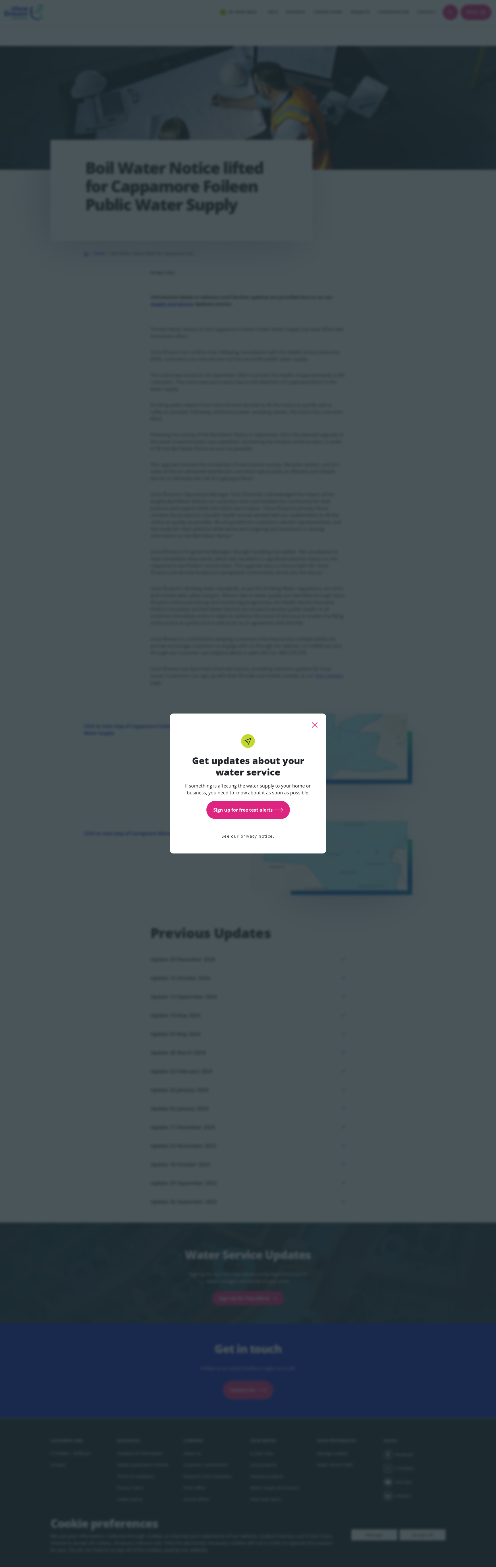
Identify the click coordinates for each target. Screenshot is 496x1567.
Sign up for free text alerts (243, 810)
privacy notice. (257, 836)
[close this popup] (314, 725)
